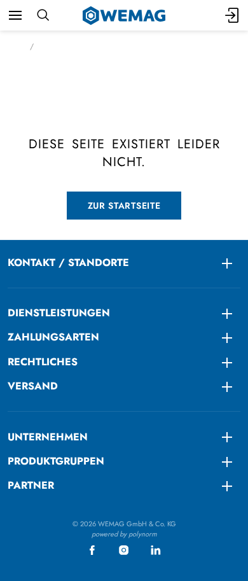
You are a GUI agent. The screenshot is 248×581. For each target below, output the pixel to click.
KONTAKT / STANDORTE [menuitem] (68, 262)
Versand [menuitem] (33, 386)
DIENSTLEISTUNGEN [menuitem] (59, 312)
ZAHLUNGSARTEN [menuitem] (53, 337)
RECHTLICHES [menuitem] (43, 361)
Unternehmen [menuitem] (48, 437)
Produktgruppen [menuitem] (56, 461)
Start (15, 46)
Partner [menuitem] (31, 485)
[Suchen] (43, 15)
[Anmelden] (232, 15)
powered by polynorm (124, 534)
